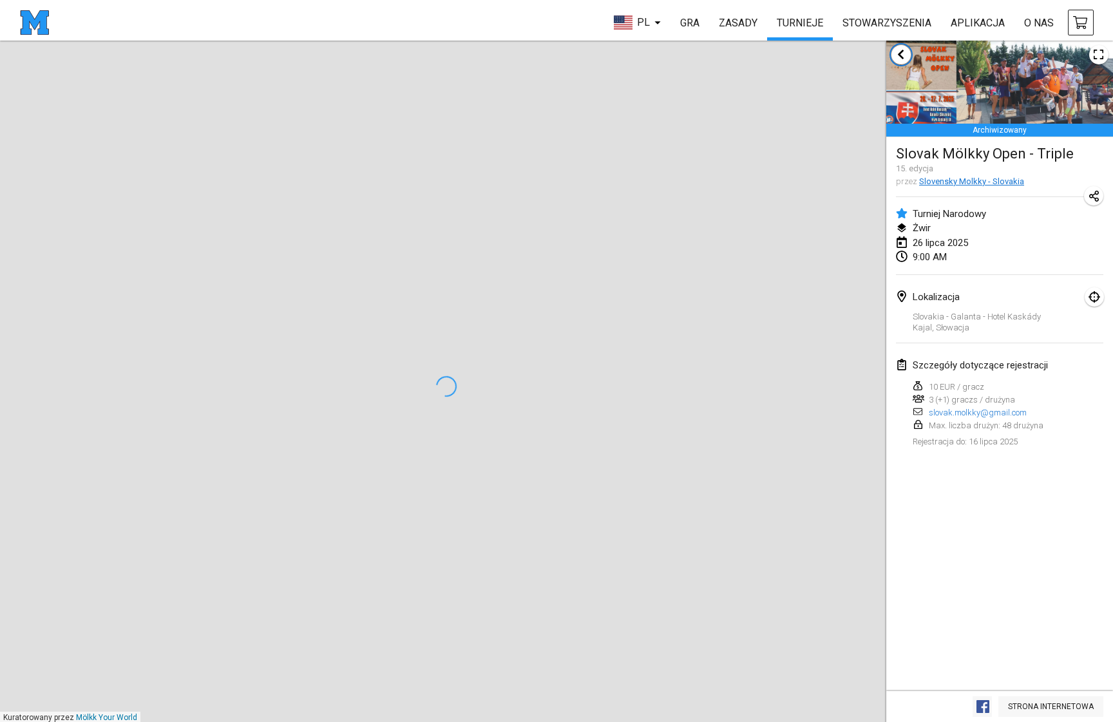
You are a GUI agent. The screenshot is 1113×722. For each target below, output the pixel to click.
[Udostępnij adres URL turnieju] (1093, 195)
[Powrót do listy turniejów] (901, 54)
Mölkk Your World (106, 717)
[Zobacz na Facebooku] (982, 706)
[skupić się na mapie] (1094, 297)
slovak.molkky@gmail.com (978, 412)
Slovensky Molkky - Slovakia (971, 181)
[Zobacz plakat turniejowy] (1098, 54)
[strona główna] (34, 22)
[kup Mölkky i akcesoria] (1081, 22)
